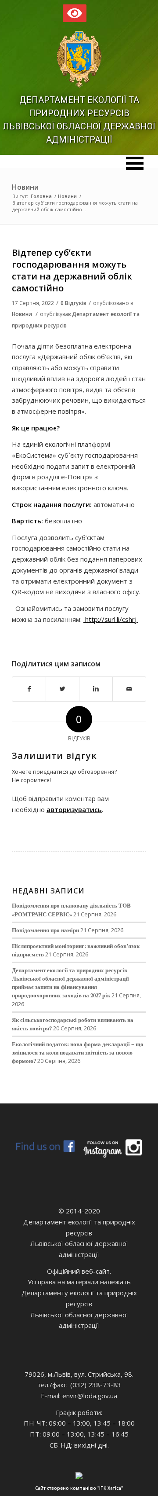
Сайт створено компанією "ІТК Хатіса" (79, 1488)
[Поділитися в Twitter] (62, 689)
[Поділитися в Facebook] (29, 689)
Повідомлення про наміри (45, 930)
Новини (25, 187)
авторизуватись (74, 809)
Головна (41, 196)
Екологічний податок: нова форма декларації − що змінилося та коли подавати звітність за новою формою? (78, 1052)
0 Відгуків (73, 303)
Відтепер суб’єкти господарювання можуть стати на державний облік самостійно (72, 270)
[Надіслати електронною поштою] (129, 689)
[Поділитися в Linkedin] (95, 689)
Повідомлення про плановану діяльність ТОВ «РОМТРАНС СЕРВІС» (71, 909)
